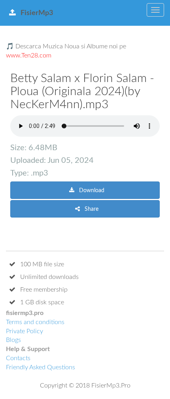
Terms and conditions (35, 322)
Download (90, 190)
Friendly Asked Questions (40, 367)
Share (90, 209)
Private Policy (24, 331)
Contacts (18, 358)
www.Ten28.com (28, 55)
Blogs (13, 340)
